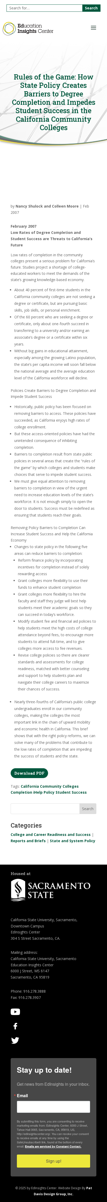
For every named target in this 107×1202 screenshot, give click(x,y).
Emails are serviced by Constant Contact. (53, 1146)
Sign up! (53, 1161)
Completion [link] (21, 792)
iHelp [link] (38, 792)
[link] (28, 34)
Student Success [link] (71, 792)
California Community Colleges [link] (50, 786)
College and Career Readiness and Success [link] (51, 834)
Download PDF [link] (29, 773)
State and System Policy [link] (72, 840)
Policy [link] (49, 792)
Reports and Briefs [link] (28, 840)
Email (22, 1096)
